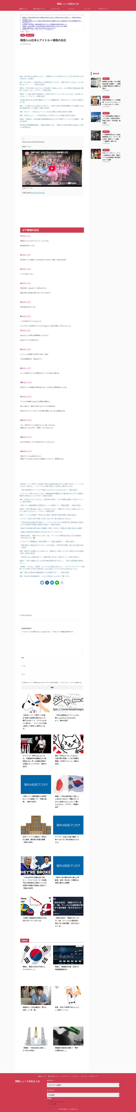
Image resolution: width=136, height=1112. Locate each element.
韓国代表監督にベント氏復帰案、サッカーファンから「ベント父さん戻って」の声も (111, 102)
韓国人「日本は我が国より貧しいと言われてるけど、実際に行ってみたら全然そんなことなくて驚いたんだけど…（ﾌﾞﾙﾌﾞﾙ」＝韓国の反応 (67, 801)
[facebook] (47, 583)
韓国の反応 (28, 615)
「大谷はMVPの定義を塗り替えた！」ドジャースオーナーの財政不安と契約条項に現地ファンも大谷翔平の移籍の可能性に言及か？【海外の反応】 (35, 882)
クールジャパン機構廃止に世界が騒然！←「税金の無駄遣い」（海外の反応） (47, 541)
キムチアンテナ (55, 8)
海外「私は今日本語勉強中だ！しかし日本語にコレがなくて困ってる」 (45, 576)
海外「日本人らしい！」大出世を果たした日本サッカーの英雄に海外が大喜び (47, 115)
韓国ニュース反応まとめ (68, 4)
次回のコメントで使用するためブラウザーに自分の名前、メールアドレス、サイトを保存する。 (53, 682)
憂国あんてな (23, 8)
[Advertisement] (36, 58)
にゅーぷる (87, 8)
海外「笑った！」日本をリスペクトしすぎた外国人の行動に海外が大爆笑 (46, 112)
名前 (22, 657)
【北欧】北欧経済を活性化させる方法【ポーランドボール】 (41, 532)
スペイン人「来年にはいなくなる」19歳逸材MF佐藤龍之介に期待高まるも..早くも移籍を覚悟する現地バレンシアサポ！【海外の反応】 (35, 761)
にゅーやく (71, 8)
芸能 (23, 615)
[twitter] (42, 583)
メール (23, 666)
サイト (23, 674)
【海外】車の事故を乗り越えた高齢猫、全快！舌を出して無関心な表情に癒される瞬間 (51, 528)
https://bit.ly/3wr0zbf (37, 193)
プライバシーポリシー (58, 1102)
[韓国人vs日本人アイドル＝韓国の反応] (52, 583)
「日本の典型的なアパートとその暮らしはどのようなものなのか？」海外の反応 (48, 490)
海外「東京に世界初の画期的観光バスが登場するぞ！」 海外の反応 (44, 572)
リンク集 (53, 1104)
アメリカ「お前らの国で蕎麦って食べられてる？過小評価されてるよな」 (46, 519)
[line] (57, 583)
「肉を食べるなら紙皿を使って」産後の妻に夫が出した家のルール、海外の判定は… (50, 557)
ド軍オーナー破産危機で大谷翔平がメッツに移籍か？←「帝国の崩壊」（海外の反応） (51, 505)
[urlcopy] (62, 583)
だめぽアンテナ (102, 8)
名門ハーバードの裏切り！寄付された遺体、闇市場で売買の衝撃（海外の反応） (48, 515)
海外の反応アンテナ (39, 8)
